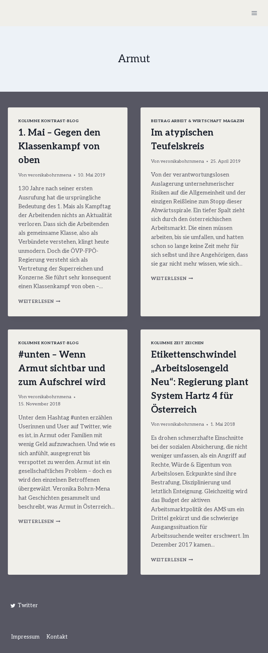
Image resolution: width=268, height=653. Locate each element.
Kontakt (57, 637)
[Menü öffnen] (254, 13)
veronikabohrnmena (49, 175)
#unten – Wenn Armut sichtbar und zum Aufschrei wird (62, 368)
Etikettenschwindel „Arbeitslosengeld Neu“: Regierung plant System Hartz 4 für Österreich (199, 382)
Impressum (25, 637)
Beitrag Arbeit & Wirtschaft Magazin (197, 121)
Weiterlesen (39, 301)
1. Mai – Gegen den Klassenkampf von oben (59, 146)
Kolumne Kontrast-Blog (48, 121)
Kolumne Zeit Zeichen (177, 343)
